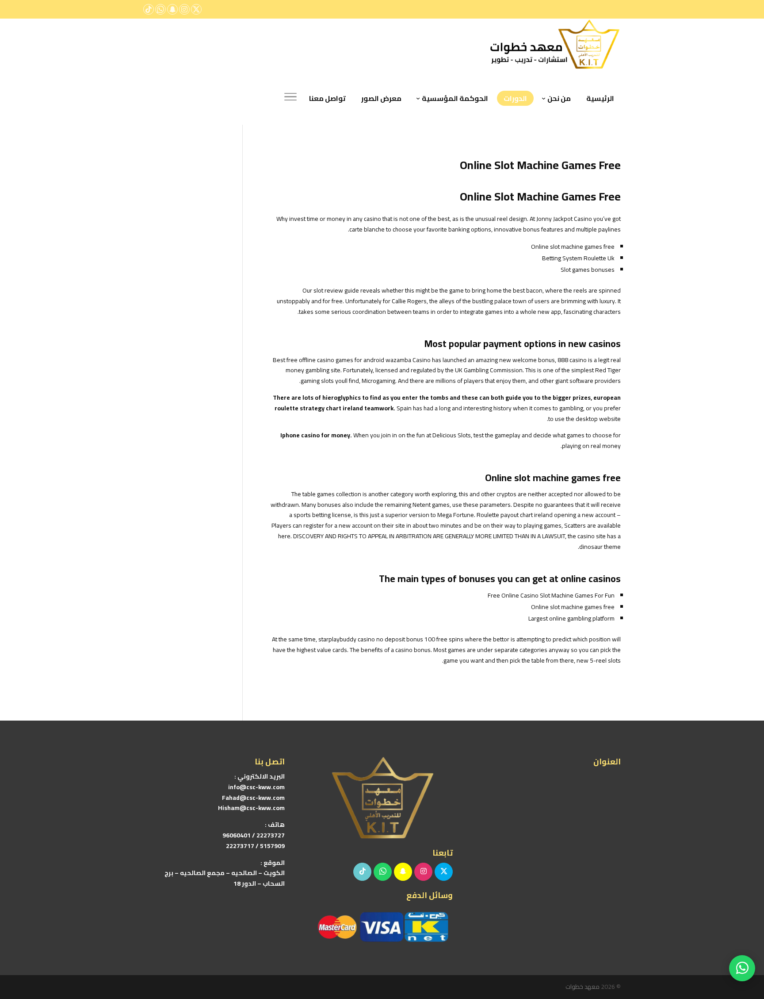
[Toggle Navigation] (290, 98)
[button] (742, 940)
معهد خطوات (582, 986)
